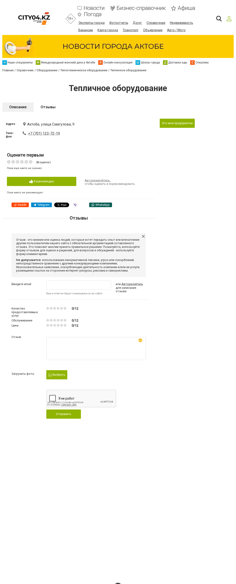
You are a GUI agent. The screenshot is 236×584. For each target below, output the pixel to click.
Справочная (156, 23)
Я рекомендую (43, 181)
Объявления (152, 30)
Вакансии (85, 30)
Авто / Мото (176, 30)
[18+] (34, 18)
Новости (94, 8)
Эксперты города (91, 23)
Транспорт (131, 30)
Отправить (63, 414)
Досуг (137, 23)
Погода (93, 14)
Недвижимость (181, 23)
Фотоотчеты (118, 23)
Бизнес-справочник (141, 8)
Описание (18, 107)
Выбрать (58, 374)
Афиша (186, 8)
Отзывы (48, 107)
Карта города (107, 30)
